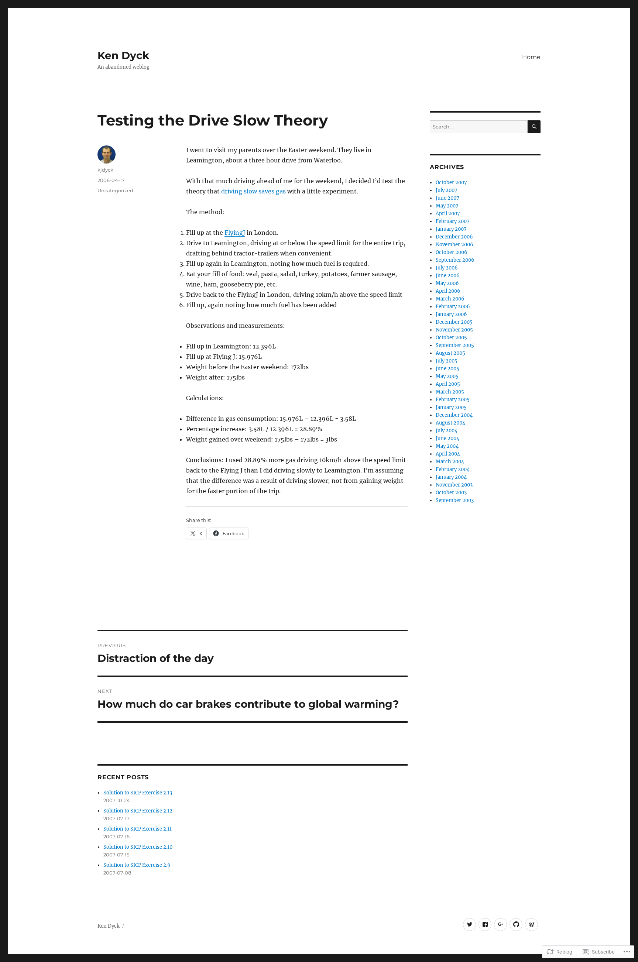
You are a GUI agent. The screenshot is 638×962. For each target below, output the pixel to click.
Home (531, 57)
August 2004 (450, 423)
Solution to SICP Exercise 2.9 (137, 865)
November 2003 (454, 485)
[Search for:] (479, 127)
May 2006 (447, 283)
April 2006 (448, 291)
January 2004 (451, 477)
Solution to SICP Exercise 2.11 (137, 829)
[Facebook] (484, 924)
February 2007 (453, 221)
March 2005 (450, 392)
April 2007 (448, 213)
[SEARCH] (534, 126)
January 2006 (451, 314)
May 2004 (447, 446)
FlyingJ (234, 232)
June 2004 (447, 438)
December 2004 (454, 415)
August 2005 (450, 353)
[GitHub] (516, 924)
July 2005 (446, 361)
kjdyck (105, 170)
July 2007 (446, 190)
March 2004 (450, 461)
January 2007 (451, 229)
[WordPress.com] (531, 924)
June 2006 (448, 275)
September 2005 (455, 345)
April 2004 (448, 454)
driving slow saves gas (253, 191)
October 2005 (451, 337)
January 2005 (451, 407)
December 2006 (454, 237)
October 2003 (451, 492)
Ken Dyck (123, 55)
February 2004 (453, 469)
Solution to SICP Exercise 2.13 (137, 793)
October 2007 (451, 182)
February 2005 (453, 399)
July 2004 (446, 430)
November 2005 (454, 330)
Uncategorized (115, 190)
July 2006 (447, 268)
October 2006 (451, 252)
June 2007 (447, 198)
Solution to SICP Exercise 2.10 (137, 847)
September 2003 (455, 500)
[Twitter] (469, 924)
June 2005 (447, 368)
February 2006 (453, 306)
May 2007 (447, 206)
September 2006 (455, 260)
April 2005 (448, 384)
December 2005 (454, 322)
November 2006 (454, 244)
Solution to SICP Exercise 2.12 (137, 811)
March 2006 (450, 299)
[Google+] (500, 924)
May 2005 (447, 376)
